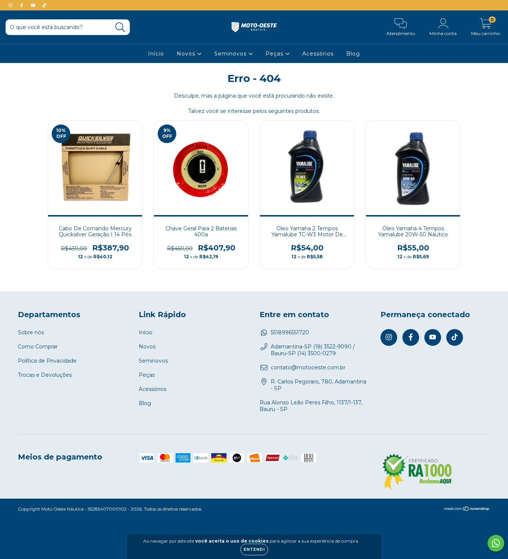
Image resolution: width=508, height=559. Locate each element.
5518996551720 (290, 332)
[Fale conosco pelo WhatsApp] (496, 543)
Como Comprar (38, 346)
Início (156, 53)
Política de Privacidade (47, 360)
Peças (275, 53)
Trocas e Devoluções (45, 375)
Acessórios (318, 53)
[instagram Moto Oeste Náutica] (11, 5)
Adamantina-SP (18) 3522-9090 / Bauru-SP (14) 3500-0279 (313, 350)
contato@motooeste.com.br (308, 367)
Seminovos (231, 53)
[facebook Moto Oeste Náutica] (22, 5)
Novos (187, 53)
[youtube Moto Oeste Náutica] (33, 5)
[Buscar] (120, 27)
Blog (353, 53)
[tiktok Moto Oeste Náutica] (44, 5)
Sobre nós (31, 332)
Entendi (254, 549)
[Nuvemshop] (467, 509)
